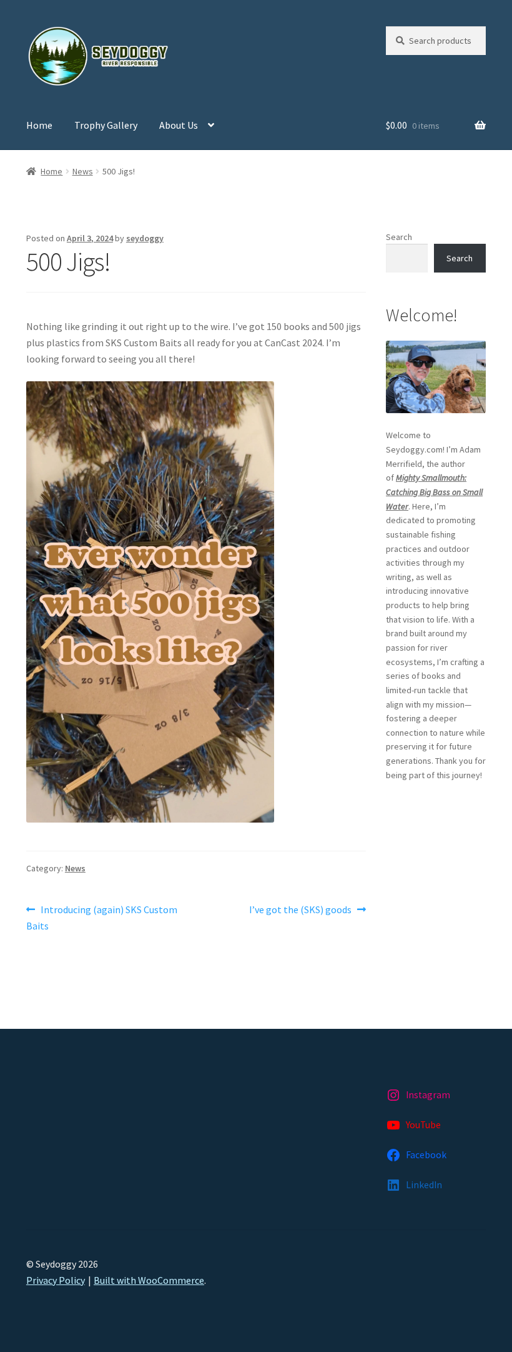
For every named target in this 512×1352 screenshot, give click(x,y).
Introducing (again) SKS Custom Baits (101, 917)
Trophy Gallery (105, 125)
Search (399, 237)
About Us (178, 125)
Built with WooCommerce (149, 1280)
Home (39, 125)
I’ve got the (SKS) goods (300, 910)
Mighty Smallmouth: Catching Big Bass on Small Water (434, 491)
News (82, 171)
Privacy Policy (55, 1280)
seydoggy (145, 238)
